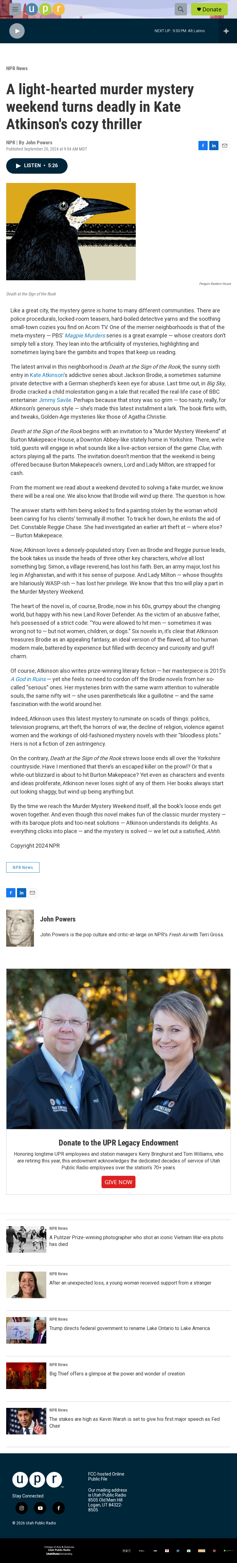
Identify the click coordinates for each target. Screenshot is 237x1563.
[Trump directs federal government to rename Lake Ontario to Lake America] (26, 1330)
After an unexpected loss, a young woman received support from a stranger (130, 1283)
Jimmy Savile (55, 400)
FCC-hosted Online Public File (106, 1476)
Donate (212, 9)
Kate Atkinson (47, 375)
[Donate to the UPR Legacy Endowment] (118, 1049)
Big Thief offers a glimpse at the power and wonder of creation (117, 1374)
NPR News (17, 68)
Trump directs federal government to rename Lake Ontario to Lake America (129, 1328)
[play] (17, 31)
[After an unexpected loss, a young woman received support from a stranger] (26, 1285)
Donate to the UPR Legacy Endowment (118, 1142)
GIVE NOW (118, 1182)
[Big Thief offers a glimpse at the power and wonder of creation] (26, 1375)
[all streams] (228, 31)
